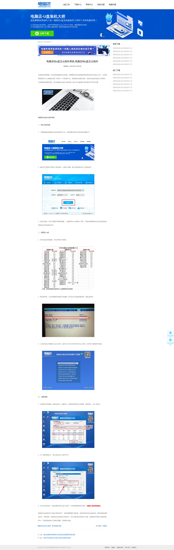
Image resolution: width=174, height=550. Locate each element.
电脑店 (105, 526)
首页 (45, 42)
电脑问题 (112, 5)
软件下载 (127, 547)
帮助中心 (89, 5)
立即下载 (44, 33)
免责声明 (107, 547)
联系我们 (134, 547)
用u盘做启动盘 (56, 526)
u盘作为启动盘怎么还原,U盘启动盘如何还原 (57, 538)
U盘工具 (66, 5)
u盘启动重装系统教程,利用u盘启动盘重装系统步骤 (59, 534)
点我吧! (47, 52)
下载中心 (77, 5)
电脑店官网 (120, 547)
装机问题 (101, 5)
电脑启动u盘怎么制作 (44, 526)
